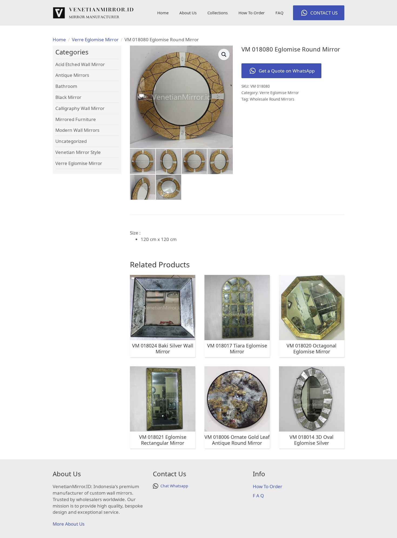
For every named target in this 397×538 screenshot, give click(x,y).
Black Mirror (68, 97)
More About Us (69, 524)
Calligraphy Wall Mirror (80, 108)
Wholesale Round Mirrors (272, 99)
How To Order (251, 12)
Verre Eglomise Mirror (95, 39)
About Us (188, 12)
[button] (224, 54)
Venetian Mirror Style (78, 152)
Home (163, 12)
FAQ (279, 12)
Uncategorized (71, 141)
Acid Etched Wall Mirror (80, 64)
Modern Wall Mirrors (77, 130)
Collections (217, 12)
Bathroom (66, 86)
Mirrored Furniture (75, 119)
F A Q (258, 495)
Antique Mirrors (72, 75)
